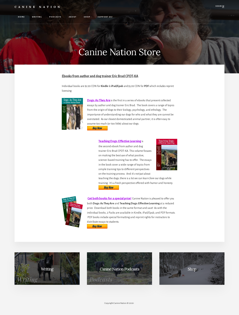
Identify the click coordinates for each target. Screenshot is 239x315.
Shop (192, 269)
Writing (47, 269)
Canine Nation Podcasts (119, 269)
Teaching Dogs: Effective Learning (120, 141)
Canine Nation (38, 7)
